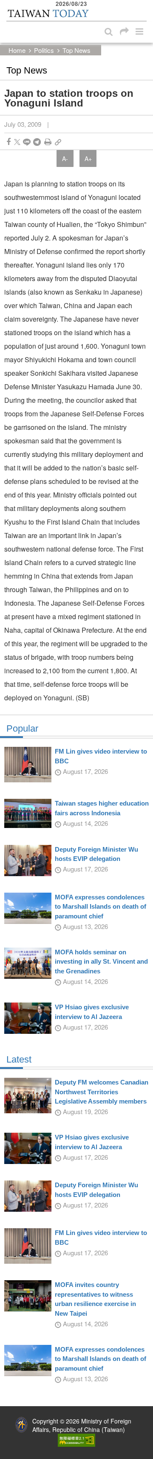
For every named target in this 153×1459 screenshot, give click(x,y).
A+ (88, 158)
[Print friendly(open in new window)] (48, 141)
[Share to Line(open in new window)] (27, 141)
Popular (22, 729)
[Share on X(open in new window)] (17, 141)
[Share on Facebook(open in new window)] (8, 141)
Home (17, 50)
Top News (76, 50)
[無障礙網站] (76, 1439)
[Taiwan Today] (47, 13)
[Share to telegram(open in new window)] (37, 141)
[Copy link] (58, 141)
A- (65, 158)
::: (8, 4)
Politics (44, 50)
